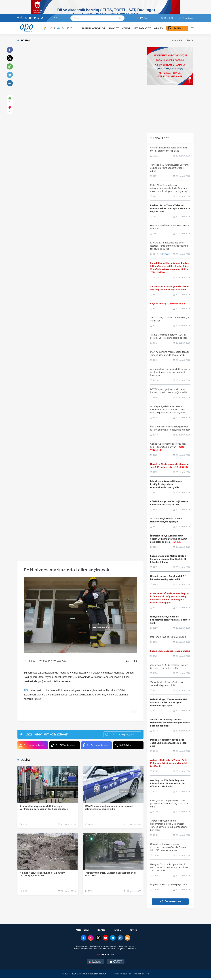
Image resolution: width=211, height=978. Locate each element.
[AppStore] (115, 962)
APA (26, 690)
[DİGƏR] (191, 28)
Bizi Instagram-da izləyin (35, 745)
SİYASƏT (113, 28)
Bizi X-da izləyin (126, 745)
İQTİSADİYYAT (142, 28)
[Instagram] (22, 18)
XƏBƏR (126, 28)
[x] (98, 938)
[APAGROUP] (105, 954)
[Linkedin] (38, 18)
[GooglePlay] (95, 962)
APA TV (158, 28)
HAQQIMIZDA (81, 930)
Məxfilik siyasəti (141, 974)
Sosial (190, 40)
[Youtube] (30, 18)
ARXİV (117, 930)
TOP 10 (133, 930)
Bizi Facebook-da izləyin (98, 745)
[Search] (120, 18)
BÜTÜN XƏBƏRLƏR (93, 28)
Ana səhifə (177, 40)
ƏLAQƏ (101, 930)
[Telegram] (34, 18)
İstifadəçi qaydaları (122, 974)
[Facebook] (18, 18)
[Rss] (42, 18)
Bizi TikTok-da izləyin (65, 745)
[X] (26, 18)
